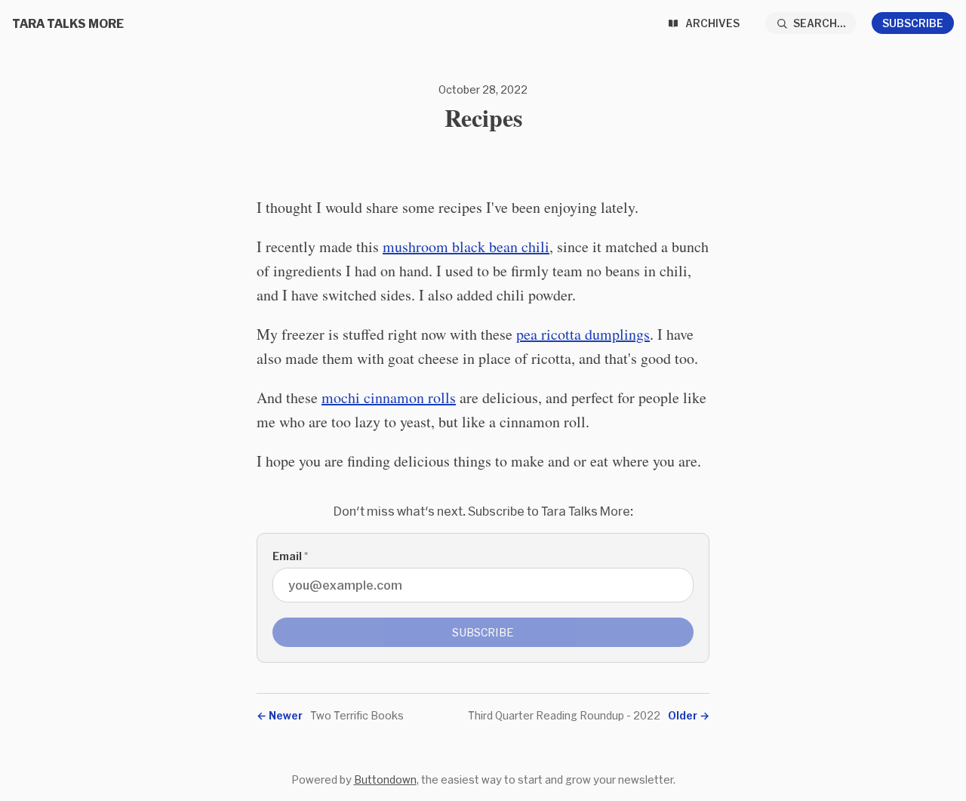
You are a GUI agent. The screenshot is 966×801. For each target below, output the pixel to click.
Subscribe (912, 23)
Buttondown (385, 779)
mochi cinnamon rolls (388, 397)
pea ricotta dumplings (583, 334)
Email (290, 556)
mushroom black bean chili (466, 246)
